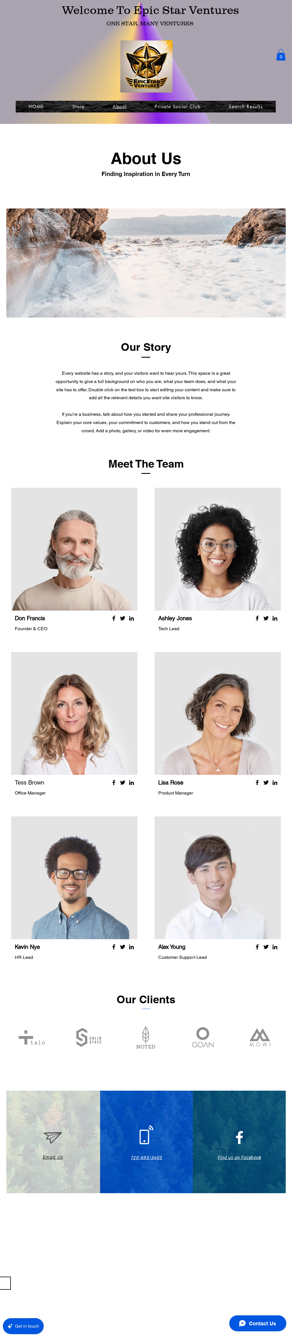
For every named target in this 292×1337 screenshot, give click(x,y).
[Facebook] (113, 618)
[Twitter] (122, 618)
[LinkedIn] (131, 618)
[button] (281, 55)
